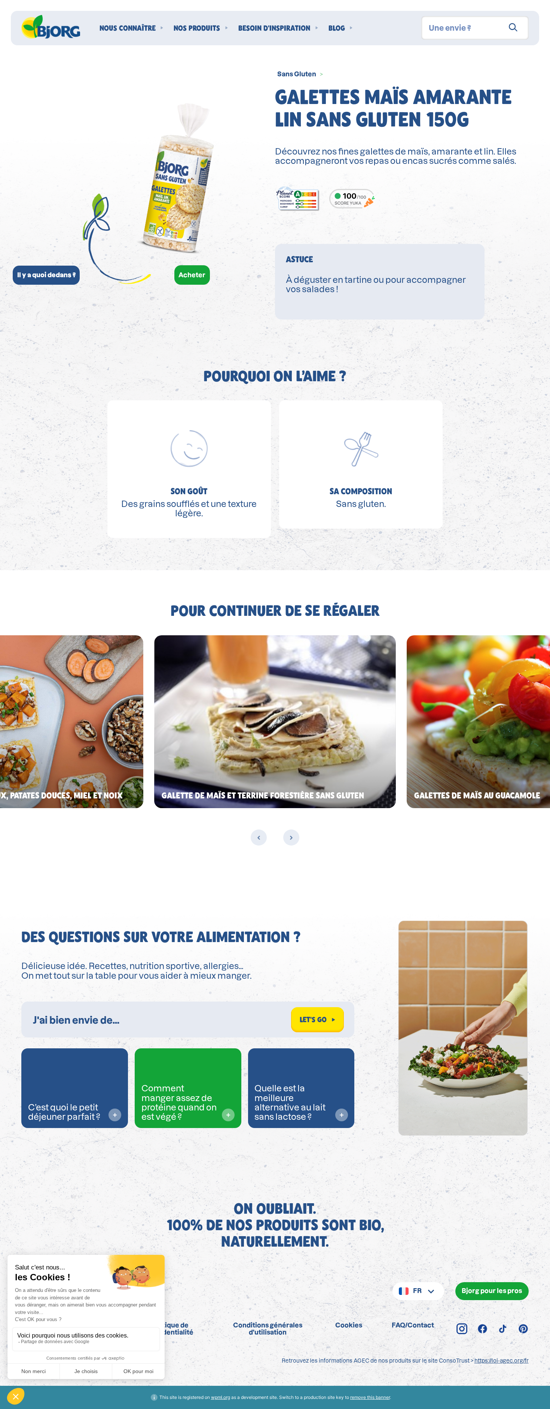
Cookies (348, 1325)
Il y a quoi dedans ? (46, 274)
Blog (337, 28)
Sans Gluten (296, 73)
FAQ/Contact (413, 1325)
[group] (275, 721)
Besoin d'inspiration (274, 28)
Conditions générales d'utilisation (267, 1328)
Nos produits (197, 28)
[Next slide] (291, 837)
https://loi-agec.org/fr (501, 1361)
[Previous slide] (259, 837)
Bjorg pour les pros (492, 1290)
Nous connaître (128, 28)
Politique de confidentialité (169, 1328)
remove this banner (370, 1397)
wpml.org (220, 1397)
